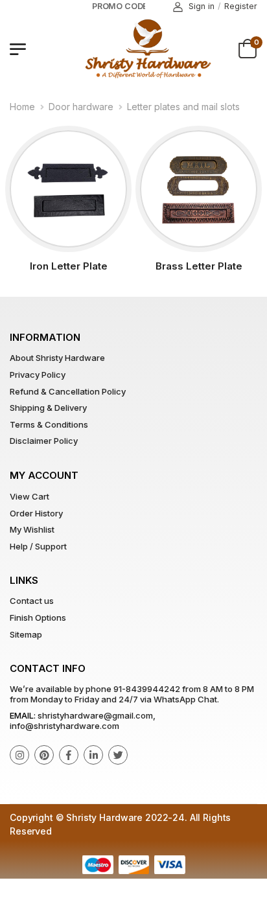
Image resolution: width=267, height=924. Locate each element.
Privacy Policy (37, 374)
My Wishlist (32, 529)
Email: (23, 715)
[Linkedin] (93, 755)
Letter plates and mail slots (183, 106)
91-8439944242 (146, 689)
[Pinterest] (44, 755)
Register (240, 6)
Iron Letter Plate (69, 266)
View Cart (29, 496)
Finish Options (38, 617)
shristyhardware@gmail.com (95, 715)
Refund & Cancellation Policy (68, 391)
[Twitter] (118, 755)
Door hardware (81, 106)
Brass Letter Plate (199, 266)
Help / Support (38, 546)
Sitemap (26, 634)
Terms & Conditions (49, 424)
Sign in (202, 6)
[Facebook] (68, 755)
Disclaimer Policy (44, 440)
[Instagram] (19, 755)
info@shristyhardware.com (64, 726)
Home (22, 106)
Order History (36, 513)
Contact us (32, 600)
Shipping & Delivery (48, 407)
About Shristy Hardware (57, 357)
